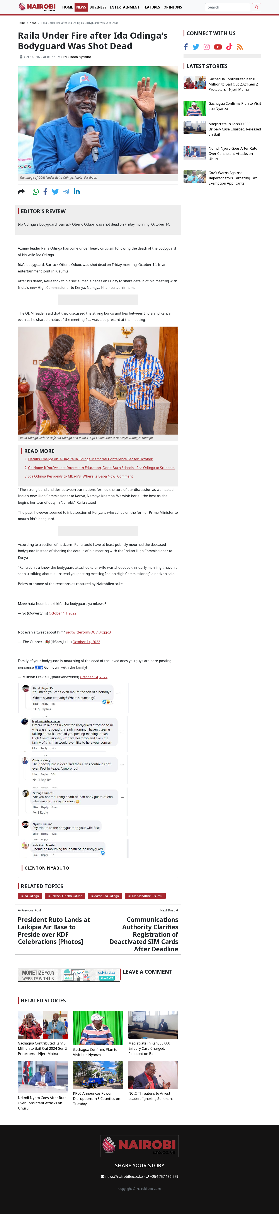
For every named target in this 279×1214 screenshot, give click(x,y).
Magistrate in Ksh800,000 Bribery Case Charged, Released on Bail (149, 1048)
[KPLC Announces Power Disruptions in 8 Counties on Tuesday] (98, 1074)
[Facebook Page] (186, 48)
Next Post (168, 910)
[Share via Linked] (77, 193)
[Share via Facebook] (45, 193)
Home (67, 7)
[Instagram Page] (207, 48)
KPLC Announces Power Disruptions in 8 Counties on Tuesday (96, 1098)
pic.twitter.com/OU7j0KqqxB (88, 632)
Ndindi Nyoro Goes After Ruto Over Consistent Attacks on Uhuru (42, 1103)
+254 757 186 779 (163, 1176)
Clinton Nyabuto (79, 57)
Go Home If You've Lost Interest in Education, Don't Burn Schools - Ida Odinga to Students (101, 467)
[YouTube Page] (218, 48)
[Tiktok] (229, 48)
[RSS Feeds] (240, 48)
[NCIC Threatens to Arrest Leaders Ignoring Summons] (153, 1074)
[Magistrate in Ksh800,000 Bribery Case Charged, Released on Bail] (153, 1024)
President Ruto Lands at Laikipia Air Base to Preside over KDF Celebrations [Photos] (54, 930)
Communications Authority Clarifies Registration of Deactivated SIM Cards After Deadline (144, 934)
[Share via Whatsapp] (36, 193)
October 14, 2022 (62, 613)
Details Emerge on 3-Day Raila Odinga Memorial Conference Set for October (90, 459)
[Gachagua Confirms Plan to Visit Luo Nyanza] (98, 1027)
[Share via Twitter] (55, 193)
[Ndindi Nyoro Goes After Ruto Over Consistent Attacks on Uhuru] (43, 1076)
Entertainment (125, 7)
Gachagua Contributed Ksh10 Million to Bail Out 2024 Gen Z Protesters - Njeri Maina (42, 1048)
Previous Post (30, 910)
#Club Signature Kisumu (145, 896)
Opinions (172, 7)
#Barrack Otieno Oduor (65, 896)
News (81, 7)
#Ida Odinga (30, 896)
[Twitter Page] (195, 48)
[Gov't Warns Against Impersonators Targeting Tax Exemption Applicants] (195, 176)
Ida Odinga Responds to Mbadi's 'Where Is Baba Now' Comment (80, 476)
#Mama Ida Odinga (105, 896)
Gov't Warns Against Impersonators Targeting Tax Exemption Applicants (233, 178)
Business (98, 7)
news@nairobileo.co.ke (124, 1176)
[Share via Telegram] (66, 193)
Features (151, 7)
